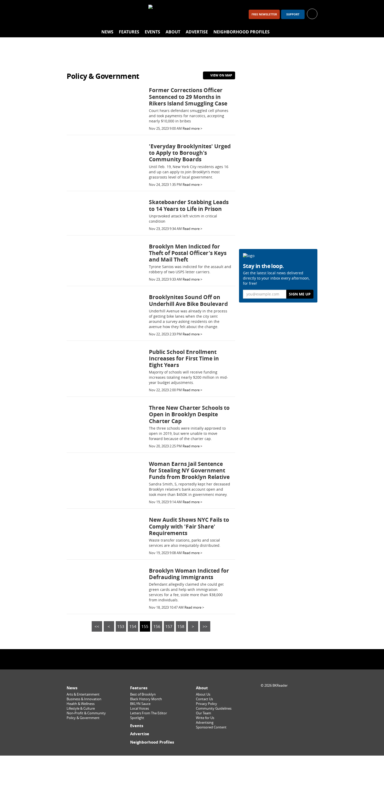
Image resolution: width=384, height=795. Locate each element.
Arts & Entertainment (83, 694)
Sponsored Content (211, 727)
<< (97, 626)
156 (156, 626)
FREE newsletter (264, 14)
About (173, 32)
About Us (203, 694)
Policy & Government (83, 718)
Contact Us (204, 699)
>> (205, 626)
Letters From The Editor (148, 713)
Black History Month (146, 699)
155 (144, 626)
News (107, 32)
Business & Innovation (84, 699)
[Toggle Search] (312, 32)
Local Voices (139, 708)
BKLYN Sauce (140, 704)
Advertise (197, 32)
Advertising (204, 722)
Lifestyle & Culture (81, 708)
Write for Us (205, 718)
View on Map (221, 75)
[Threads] (100, 14)
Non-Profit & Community (86, 713)
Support (292, 14)
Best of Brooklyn (143, 694)
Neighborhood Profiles (241, 32)
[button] (312, 13)
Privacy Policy (206, 704)
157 (168, 626)
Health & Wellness (81, 704)
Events (152, 32)
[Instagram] (86, 14)
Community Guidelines (213, 708)
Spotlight (137, 718)
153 (120, 626)
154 (132, 626)
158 (180, 626)
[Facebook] (73, 14)
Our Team (203, 713)
